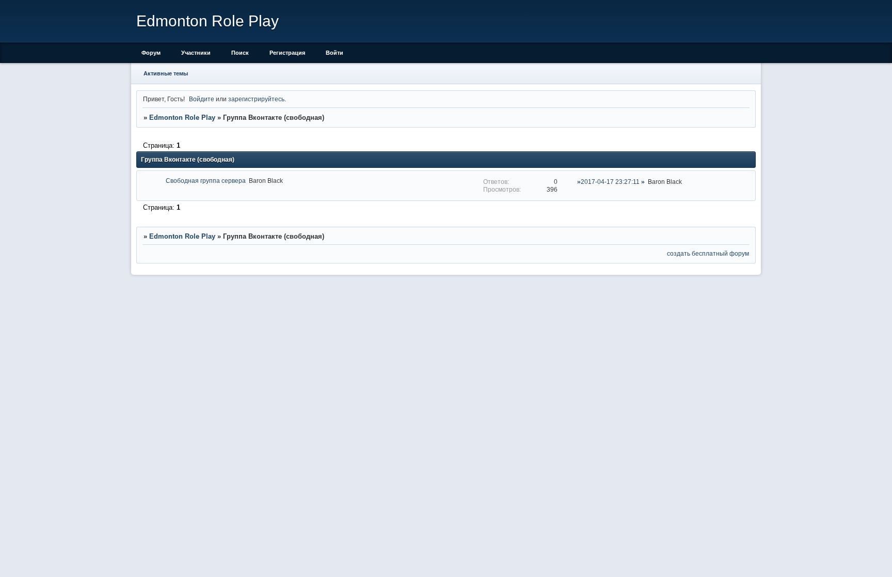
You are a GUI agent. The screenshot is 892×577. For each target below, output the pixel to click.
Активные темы (166, 73)
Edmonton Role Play (182, 117)
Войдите (201, 99)
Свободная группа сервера (206, 180)
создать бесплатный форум (708, 253)
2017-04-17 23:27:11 (610, 181)
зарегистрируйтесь (256, 99)
